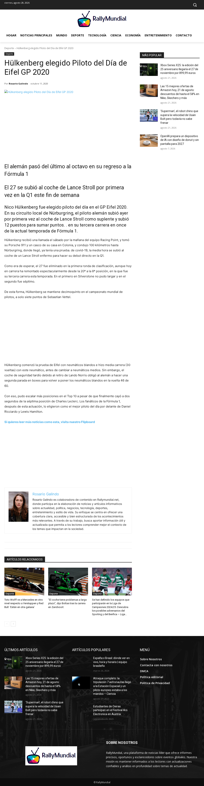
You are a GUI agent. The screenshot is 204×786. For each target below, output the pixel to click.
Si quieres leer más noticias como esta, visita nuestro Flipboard (49, 422)
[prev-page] (6, 623)
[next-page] (13, 623)
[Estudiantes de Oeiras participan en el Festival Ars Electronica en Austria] (81, 711)
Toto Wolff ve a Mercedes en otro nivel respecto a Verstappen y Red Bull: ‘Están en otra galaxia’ (23, 603)
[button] (195, 5)
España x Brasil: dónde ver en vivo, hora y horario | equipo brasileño (111, 661)
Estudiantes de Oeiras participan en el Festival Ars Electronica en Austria (110, 710)
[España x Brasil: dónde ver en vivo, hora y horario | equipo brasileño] (81, 662)
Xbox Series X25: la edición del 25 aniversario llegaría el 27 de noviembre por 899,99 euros (179, 69)
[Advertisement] (68, 129)
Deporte (9, 48)
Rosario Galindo (18, 83)
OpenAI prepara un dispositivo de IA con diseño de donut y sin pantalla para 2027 (179, 140)
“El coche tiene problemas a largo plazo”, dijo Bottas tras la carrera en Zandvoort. (67, 603)
